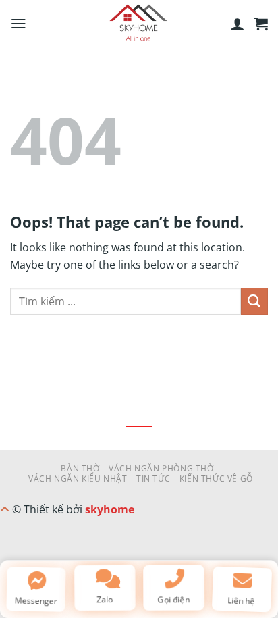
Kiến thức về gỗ (216, 478)
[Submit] (254, 301)
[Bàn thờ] (139, 23)
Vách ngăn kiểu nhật (78, 478)
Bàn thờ (80, 468)
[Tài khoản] (237, 23)
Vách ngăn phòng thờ (161, 468)
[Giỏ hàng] (261, 23)
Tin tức (153, 478)
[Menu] (18, 24)
